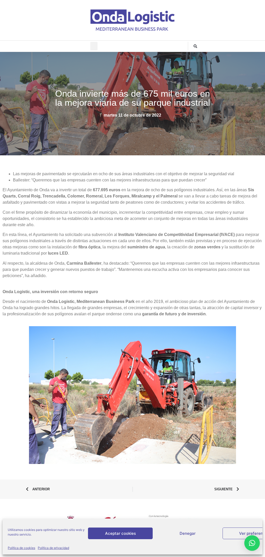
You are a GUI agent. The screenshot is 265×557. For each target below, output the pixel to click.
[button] (94, 46)
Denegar (188, 533)
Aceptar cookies (120, 533)
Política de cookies (21, 548)
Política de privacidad (53, 548)
